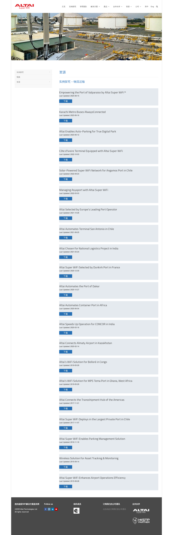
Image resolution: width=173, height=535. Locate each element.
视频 (18, 77)
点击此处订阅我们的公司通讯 (114, 509)
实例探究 (20, 72)
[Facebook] (45, 509)
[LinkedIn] (52, 509)
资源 (18, 82)
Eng (152, 6)
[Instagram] (49, 509)
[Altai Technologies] (24, 6)
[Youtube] (56, 509)
